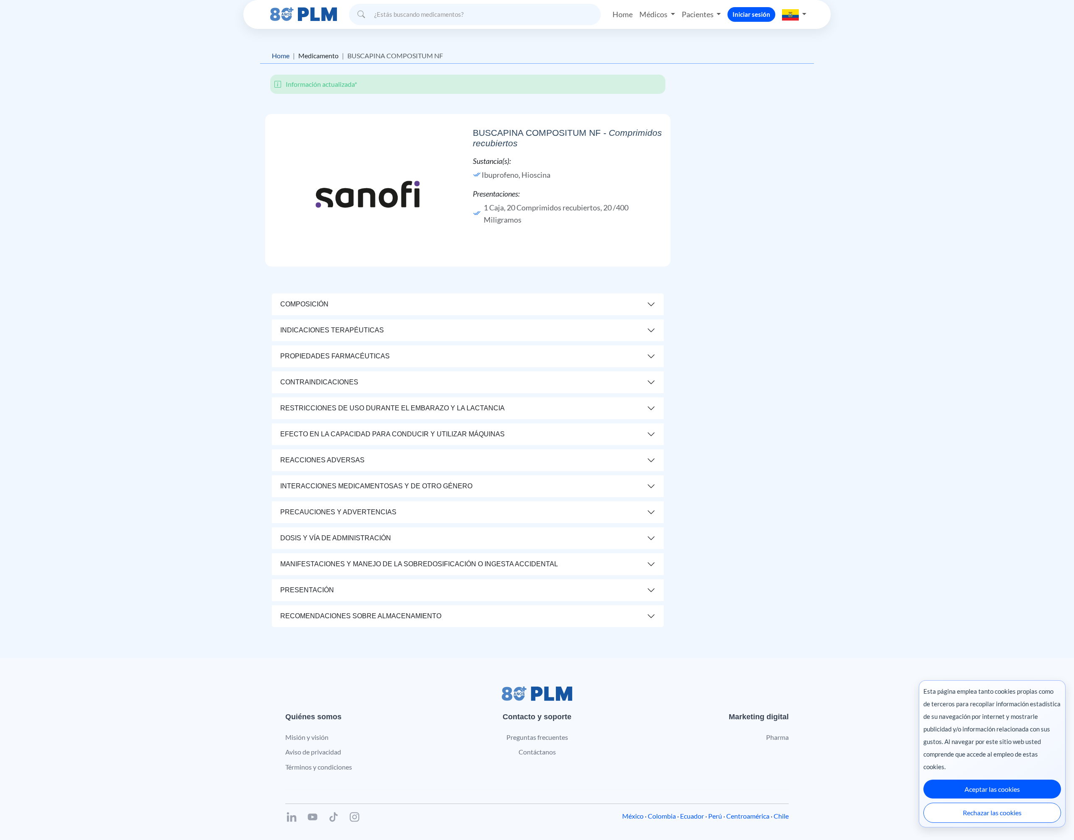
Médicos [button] (654, 14)
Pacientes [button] (698, 14)
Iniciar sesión (751, 14)
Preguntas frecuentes (537, 737)
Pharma (777, 737)
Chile (781, 816)
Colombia (662, 816)
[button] (794, 14)
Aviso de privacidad (313, 752)
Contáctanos (537, 752)
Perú (715, 816)
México (633, 816)
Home (623, 14)
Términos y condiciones (318, 767)
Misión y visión (306, 737)
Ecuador (692, 816)
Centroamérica (747, 816)
